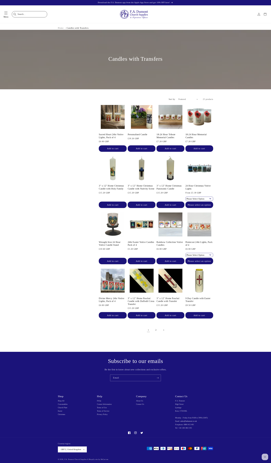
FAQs (99, 401)
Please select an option (199, 205)
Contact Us (140, 404)
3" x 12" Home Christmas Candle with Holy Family (111, 187)
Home (61, 28)
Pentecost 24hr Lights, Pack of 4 (199, 243)
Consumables (63, 404)
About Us (139, 401)
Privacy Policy (102, 414)
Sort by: (172, 99)
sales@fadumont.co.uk (188, 421)
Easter (60, 411)
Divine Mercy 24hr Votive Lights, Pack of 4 (111, 299)
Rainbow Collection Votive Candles (170, 243)
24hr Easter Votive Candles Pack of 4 (141, 243)
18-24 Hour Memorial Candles (196, 136)
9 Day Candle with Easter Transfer (197, 299)
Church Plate (62, 408)
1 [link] (148, 330)
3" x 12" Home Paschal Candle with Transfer (168, 299)
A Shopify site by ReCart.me (97, 459)
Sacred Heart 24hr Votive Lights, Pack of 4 (111, 136)
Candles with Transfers (77, 28)
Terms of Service (103, 411)
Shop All (61, 401)
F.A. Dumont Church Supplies (76, 459)
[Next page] (163, 330)
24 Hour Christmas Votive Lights (198, 187)
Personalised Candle (137, 134)
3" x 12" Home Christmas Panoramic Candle (169, 187)
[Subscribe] (158, 378)
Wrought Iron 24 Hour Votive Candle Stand (110, 243)
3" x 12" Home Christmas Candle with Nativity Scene (141, 187)
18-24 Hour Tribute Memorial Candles (166, 136)
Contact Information (104, 404)
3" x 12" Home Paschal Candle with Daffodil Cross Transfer (141, 301)
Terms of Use (102, 408)
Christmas (61, 414)
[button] (6, 14)
